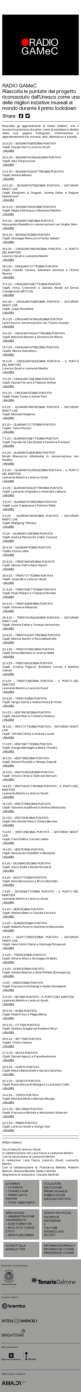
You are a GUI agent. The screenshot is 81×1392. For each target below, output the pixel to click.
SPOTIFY (50, 1235)
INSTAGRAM (52, 1220)
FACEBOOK (51, 1217)
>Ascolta (8, 751)
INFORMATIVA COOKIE (59, 1249)
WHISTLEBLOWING (21, 1235)
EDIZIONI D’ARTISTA (57, 1199)
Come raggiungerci (21, 1202)
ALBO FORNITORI (20, 1224)
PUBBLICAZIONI (54, 1195)
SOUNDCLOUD (52, 1231)
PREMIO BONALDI (55, 1191)
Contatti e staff (18, 1191)
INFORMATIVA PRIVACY (59, 1245)
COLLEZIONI (52, 1183)
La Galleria (15, 1187)
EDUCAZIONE (53, 1187)
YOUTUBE (51, 1228)
